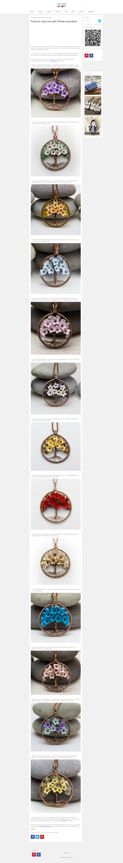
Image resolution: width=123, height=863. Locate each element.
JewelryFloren (54, 61)
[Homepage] (61, 5)
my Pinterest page (46, 826)
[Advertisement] (56, 35)
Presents (81, 11)
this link (64, 820)
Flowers (49, 11)
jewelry (35, 17)
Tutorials (31, 11)
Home (32, 17)
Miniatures (91, 11)
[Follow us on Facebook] (39, 855)
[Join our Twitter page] (37, 837)
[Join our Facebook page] (33, 837)
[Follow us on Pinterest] (34, 855)
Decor (73, 11)
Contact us (66, 853)
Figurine (58, 11)
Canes (65, 11)
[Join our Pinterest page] (42, 837)
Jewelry (40, 11)
